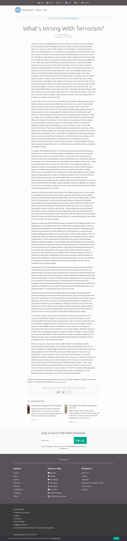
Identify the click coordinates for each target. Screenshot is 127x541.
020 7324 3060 (18, 522)
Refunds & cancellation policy (92, 483)
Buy (77, 3)
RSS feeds (53, 486)
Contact (84, 476)
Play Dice (16, 483)
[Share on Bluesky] (58, 392)
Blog (15, 476)
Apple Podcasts (56, 493)
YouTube (53, 489)
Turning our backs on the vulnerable (46, 406)
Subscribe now (73, 18)
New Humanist (27, 10)
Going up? (64, 459)
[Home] (18, 10)
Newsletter (54, 479)
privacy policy (57, 538)
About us (85, 473)
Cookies (84, 489)
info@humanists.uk (20, 525)
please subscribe (59, 382)
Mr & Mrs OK (32, 535)
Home (42, 3)
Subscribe (86, 3)
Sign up (79, 440)
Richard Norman (64, 34)
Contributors (18, 489)
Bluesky (53, 473)
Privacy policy (86, 486)
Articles (50, 3)
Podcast (16, 486)
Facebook (53, 483)
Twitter (52, 476)
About (69, 3)
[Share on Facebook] (69, 392)
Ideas (45, 10)
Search (60, 3)
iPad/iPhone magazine (58, 496)
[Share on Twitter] (63, 392)
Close (116, 538)
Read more (34, 420)
